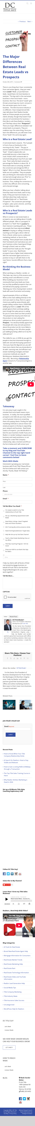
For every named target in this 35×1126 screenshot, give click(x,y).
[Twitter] (8, 632)
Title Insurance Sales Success (14, 1000)
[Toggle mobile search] (27, 3)
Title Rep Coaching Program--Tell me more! (16, 545)
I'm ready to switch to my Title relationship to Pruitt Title (14, 511)
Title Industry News (10, 996)
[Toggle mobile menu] (31, 3)
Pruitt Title (25, 623)
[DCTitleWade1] (7, 620)
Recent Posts (13, 616)
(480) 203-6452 (26, 1091)
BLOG (5, 1078)
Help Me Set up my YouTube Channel (17, 534)
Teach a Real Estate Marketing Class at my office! (17, 539)
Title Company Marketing (12, 992)
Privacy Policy (13, 1113)
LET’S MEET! (9, 1047)
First (4, 481)
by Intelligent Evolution (27, 1112)
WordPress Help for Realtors (14, 1009)
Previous (23, 21)
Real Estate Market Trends (13, 960)
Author (5, 616)
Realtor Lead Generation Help (14, 983)
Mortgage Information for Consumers (17, 956)
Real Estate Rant (9, 968)
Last (4, 487)
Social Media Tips (10, 988)
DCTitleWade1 (18, 620)
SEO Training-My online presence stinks (17, 527)
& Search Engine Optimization (26, 1111)
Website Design (23, 1110)
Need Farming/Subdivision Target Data (17, 531)
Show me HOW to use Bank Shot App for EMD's (16, 550)
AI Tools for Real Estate (12, 947)
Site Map (6, 1113)
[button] (4, 704)
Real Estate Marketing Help (13, 964)
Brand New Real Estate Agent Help (16, 951)
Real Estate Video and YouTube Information (15, 978)
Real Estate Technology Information (16, 973)
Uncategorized (9, 1005)
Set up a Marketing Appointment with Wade (17, 517)
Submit (8, 606)
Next (29, 21)
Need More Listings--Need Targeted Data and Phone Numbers (16, 522)
